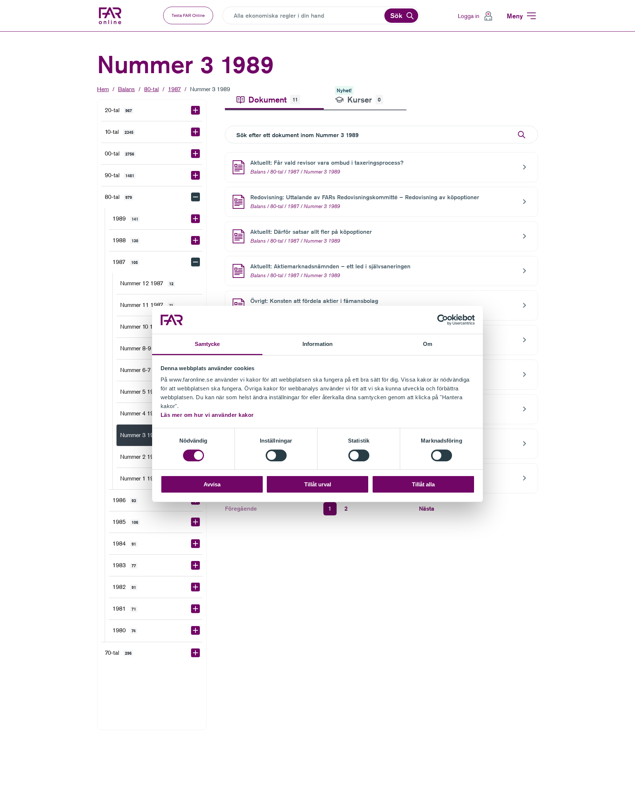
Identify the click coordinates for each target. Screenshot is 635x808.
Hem (103, 89)
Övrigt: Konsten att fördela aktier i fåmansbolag (314, 300)
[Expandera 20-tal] (195, 110)
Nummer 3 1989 (210, 89)
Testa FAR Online (188, 15)
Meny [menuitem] (515, 16)
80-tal (151, 89)
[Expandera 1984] (195, 543)
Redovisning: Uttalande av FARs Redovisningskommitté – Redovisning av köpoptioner (364, 197)
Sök (396, 15)
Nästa (426, 508)
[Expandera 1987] (195, 262)
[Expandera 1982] (195, 587)
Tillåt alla (423, 485)
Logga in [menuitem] (468, 15)
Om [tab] (427, 344)
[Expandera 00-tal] (195, 153)
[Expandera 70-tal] (195, 652)
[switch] (276, 455)
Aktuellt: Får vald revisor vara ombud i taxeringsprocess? (326, 162)
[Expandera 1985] (195, 522)
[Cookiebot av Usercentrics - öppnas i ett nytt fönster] (442, 319)
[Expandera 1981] (195, 608)
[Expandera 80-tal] (195, 197)
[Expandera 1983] (195, 565)
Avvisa (212, 485)
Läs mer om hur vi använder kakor (207, 415)
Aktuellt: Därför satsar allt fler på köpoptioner (311, 231)
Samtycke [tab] (207, 344)
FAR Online (115, 16)
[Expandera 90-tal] (195, 175)
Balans (126, 89)
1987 (174, 89)
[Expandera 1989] (195, 218)
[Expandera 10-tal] (195, 132)
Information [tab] (317, 344)
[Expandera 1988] (195, 240)
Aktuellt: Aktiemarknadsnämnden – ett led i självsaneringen (330, 266)
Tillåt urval (317, 485)
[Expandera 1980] (195, 630)
